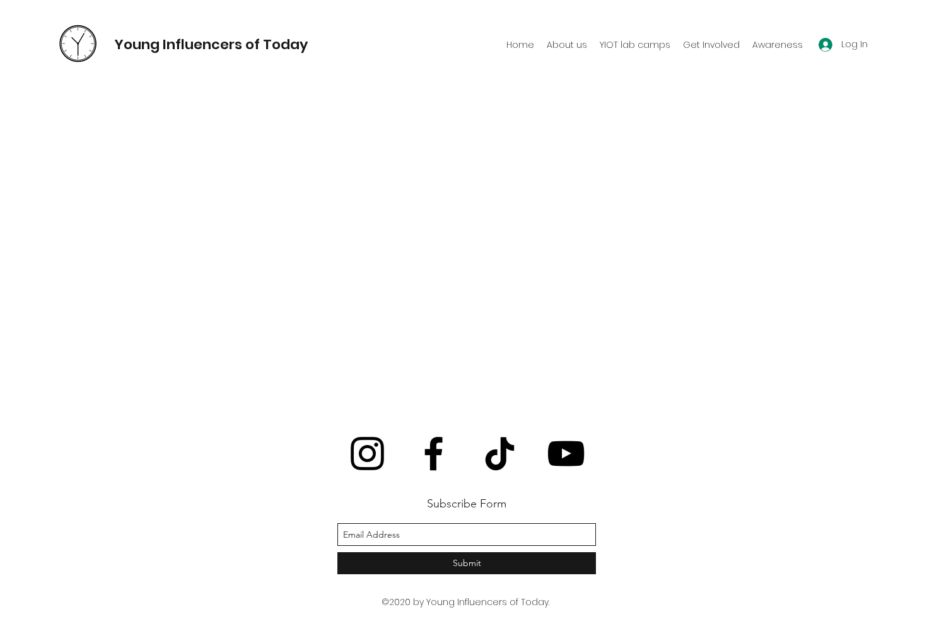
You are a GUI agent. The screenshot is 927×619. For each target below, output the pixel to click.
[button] (635, 44)
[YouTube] (566, 453)
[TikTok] (499, 453)
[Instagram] (367, 453)
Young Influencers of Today (211, 44)
